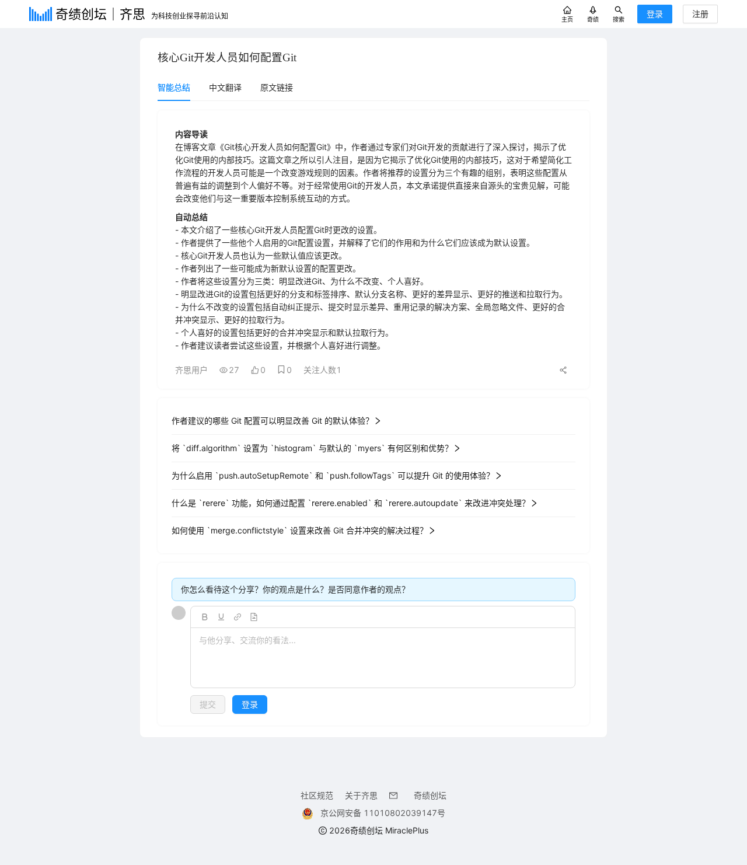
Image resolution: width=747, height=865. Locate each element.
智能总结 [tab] (174, 87)
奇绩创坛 (430, 795)
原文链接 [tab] (276, 87)
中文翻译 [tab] (225, 87)
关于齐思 (361, 795)
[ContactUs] (395, 795)
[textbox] (383, 658)
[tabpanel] (373, 418)
